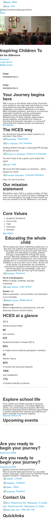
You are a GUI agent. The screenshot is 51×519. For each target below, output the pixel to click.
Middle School (6, 64)
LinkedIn (18, 478)
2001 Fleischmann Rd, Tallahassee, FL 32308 (23, 506)
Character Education (35, 174)
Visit (12, 6)
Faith (14, 164)
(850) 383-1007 (28, 509)
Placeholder (23, 138)
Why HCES (8, 233)
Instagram (20, 482)
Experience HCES (8, 452)
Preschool (4, 59)
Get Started (8, 125)
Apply (14, 1)
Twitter (16, 486)
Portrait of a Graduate (36, 153)
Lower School (6, 62)
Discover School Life (12, 415)
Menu (2, 12)
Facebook (20, 491)
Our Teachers (25, 143)
